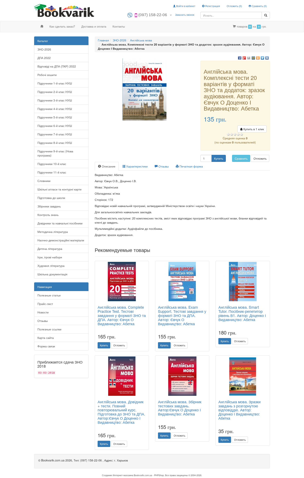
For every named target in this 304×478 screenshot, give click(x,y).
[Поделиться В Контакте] (267, 58)
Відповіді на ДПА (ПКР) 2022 (56, 66)
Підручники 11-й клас (51, 172)
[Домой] (41, 26)
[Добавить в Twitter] (262, 58)
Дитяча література (49, 249)
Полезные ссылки (49, 329)
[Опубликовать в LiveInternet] (248, 58)
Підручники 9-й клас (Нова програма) (55, 153)
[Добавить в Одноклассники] (258, 58)
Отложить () (234, 6)
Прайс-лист (45, 304)
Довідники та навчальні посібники (60, 223)
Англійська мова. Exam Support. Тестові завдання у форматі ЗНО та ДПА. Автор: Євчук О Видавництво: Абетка (182, 315)
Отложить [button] (260, 158)
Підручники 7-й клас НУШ (54, 134)
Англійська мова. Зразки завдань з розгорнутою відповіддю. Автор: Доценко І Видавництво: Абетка (239, 410)
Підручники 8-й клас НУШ (54, 143)
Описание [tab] (108, 166)
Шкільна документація (52, 274)
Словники (43, 181)
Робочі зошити (47, 75)
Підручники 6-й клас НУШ (54, 126)
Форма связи (46, 346)
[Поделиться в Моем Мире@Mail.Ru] (253, 58)
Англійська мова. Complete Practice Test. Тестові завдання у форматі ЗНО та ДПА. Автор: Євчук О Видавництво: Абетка (122, 315)
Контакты (119, 26)
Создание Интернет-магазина (117, 475)
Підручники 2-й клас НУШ (54, 92)
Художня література (51, 266)
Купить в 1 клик (253, 129)
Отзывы (42, 321)
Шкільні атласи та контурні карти (59, 189)
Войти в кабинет (185, 6)
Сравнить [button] (241, 158)
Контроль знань (48, 215)
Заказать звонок (184, 14)
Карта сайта (45, 338)
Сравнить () (259, 6)
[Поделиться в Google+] (244, 58)
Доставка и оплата (93, 26)
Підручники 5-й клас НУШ (54, 117)
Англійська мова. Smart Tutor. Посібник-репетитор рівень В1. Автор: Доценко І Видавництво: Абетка (242, 313)
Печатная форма (191, 166)
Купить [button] (218, 158)
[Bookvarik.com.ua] (64, 10)
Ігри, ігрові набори (49, 257)
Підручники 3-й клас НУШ (54, 100)
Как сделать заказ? (62, 26)
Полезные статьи (49, 295)
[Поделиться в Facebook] (239, 58)
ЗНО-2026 (44, 49)
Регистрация (212, 6)
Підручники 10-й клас (51, 164)
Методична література (52, 232)
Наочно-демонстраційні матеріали (60, 240)
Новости (43, 312)
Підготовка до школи (51, 198)
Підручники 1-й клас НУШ (54, 83)
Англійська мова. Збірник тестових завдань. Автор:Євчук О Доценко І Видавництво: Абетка (179, 408)
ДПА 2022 (44, 58)
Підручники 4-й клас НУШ (54, 109)
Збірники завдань (49, 206)
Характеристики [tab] (136, 166)
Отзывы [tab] (163, 166)
